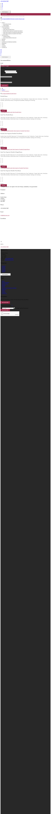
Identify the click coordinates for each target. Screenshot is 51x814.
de (2, 3)
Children (2, 79)
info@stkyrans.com (4, 215)
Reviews (3, 39)
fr (2, 7)
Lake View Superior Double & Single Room (13, 32)
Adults (1, 74)
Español (3, 269)
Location (4, 46)
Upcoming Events (7, 24)
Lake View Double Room (8, 29)
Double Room (6, 28)
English (3, 267)
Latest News (6, 25)
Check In (2, 71)
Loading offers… (7, 36)
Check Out (2, 72)
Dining (3, 40)
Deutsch (4, 266)
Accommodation (5, 26)
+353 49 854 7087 (4, 1)
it (0, 55)
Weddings (4, 43)
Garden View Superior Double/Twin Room (13, 31)
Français (4, 270)
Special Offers (5, 35)
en (2, 5)
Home (3, 22)
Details (3, 110)
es (2, 6)
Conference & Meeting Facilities (9, 42)
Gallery (3, 44)
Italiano (3, 271)
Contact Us (4, 47)
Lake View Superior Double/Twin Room (12, 33)
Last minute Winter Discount (9, 37)
